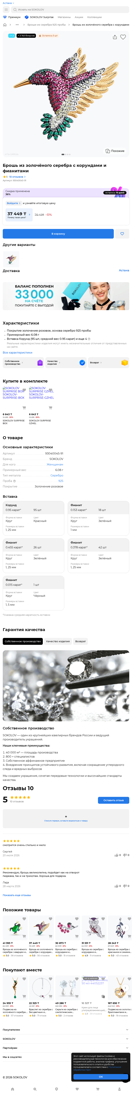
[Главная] (5, 25)
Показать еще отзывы (17, 895)
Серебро (57, 475)
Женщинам (55, 464)
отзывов (16, 176)
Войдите (12, 203)
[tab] (23, 641)
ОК (101, 1076)
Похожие (117, 151)
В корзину (58, 233)
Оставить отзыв (113, 800)
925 (60, 481)
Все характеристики (17, 352)
